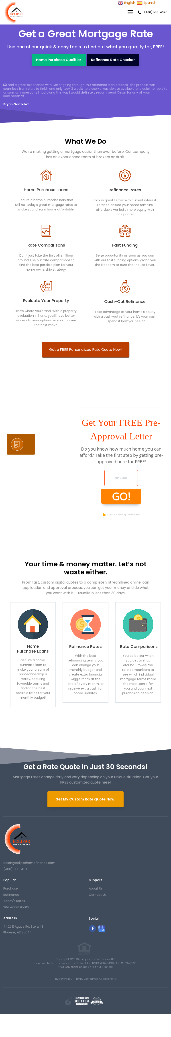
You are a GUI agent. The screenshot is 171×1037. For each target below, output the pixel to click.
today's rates (14, 901)
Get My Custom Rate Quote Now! (85, 799)
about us (96, 888)
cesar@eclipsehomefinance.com (29, 863)
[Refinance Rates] (85, 624)
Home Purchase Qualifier (58, 59)
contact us (97, 894)
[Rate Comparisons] (138, 624)
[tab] (21, 444)
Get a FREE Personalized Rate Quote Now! (85, 349)
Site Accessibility (16, 907)
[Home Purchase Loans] (33, 624)
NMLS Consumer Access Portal (96, 979)
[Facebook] (92, 930)
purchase (10, 888)
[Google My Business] (102, 931)
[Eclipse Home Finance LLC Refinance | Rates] (17, 838)
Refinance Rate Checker (113, 59)
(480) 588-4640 (155, 12)
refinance (11, 894)
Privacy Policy (63, 979)
